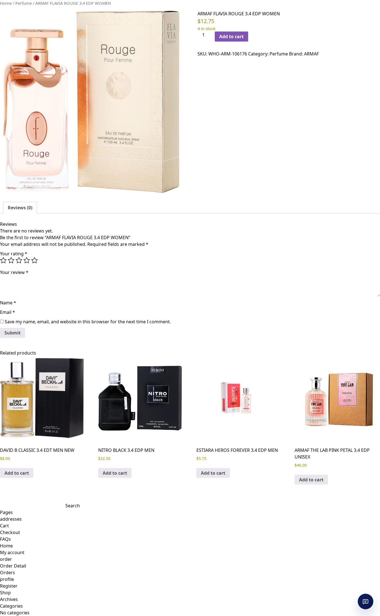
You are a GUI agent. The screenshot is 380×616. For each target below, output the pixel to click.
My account (12, 552)
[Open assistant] (365, 601)
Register (9, 586)
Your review (14, 272)
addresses (11, 519)
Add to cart (231, 36)
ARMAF (311, 54)
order (6, 559)
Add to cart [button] (16, 473)
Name (8, 303)
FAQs (5, 539)
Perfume (23, 3)
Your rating (13, 254)
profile (7, 579)
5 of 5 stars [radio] (34, 260)
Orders (7, 572)
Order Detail (13, 566)
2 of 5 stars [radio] (11, 260)
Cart (4, 526)
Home (6, 3)
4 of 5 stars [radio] (26, 260)
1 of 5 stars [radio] (3, 260)
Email (7, 312)
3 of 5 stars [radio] (19, 260)
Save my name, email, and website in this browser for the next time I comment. (88, 322)
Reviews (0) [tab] (20, 208)
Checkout (10, 532)
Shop (5, 593)
